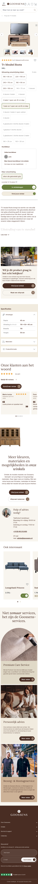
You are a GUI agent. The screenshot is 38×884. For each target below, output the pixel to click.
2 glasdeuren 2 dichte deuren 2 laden (17, 136)
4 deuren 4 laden (9, 94)
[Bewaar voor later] (35, 60)
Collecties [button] (4, 836)
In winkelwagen (17, 187)
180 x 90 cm (7, 77)
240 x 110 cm (7, 82)
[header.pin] (25, 4)
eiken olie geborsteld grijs (12, 176)
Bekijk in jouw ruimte (19, 44)
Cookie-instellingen (11, 881)
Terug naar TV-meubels (10, 15)
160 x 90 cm (20, 82)
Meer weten (26, 679)
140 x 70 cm (21, 88)
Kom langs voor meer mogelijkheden (13, 164)
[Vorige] (2, 35)
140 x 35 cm (8, 141)
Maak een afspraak (17, 292)
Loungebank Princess (14, 587)
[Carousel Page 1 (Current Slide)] (17, 601)
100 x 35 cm (20, 141)
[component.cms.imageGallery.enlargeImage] (36, 25)
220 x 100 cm (20, 77)
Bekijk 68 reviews (7, 379)
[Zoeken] (35, 10)
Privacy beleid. (27, 866)
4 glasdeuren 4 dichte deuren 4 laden (17, 124)
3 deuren (32, 88)
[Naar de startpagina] (19, 4)
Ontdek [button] (3, 827)
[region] (19, 574)
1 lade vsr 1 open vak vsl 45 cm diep (15, 106)
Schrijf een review (9, 386)
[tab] (17, 416)
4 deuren (22, 94)
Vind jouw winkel (18, 194)
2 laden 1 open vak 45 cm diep (13, 100)
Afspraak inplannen (17, 499)
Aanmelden (27, 860)
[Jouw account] (28, 4)
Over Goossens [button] (5, 822)
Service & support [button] (6, 831)
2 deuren (7, 118)
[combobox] (17, 10)
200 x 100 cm (8, 88)
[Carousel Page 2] (20, 601)
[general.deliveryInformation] (16, 182)
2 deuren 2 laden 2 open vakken (15, 112)
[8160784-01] (19, 34)
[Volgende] (36, 35)
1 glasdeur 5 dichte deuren (13, 130)
